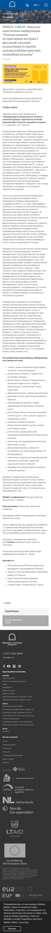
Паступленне (6, 748)
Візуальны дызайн (8, 694)
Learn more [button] (24, 922)
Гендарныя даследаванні (10, 719)
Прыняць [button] (12, 929)
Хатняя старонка (10, 14)
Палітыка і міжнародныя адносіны (14, 681)
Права (4, 684)
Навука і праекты (8, 759)
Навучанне (6, 752)
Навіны (24, 14)
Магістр (5, 704)
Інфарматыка (7, 687)
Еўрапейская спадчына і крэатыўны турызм (17, 697)
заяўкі (34, 542)
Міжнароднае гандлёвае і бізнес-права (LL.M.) (18, 709)
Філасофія (5, 731)
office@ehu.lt (8, 658)
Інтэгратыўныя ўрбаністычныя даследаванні (17, 722)
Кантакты (5, 763)
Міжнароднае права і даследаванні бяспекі (17, 712)
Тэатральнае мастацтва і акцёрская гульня (16, 700)
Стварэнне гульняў (8, 691)
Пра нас (5, 741)
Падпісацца (17, 620)
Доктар (4, 729)
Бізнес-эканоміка (8, 678)
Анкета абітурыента (9, 745)
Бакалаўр (5, 676)
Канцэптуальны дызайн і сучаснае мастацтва (17, 725)
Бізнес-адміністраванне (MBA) (12, 706)
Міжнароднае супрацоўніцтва (12, 755)
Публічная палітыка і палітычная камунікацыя (18, 716)
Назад (7, 603)
